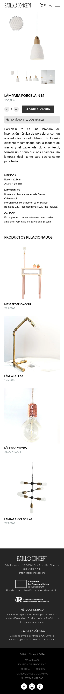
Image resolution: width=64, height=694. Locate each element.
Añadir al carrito (38, 109)
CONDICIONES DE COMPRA (32, 674)
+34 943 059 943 (32, 569)
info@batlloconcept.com (32, 573)
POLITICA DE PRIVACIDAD (32, 664)
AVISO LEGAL (32, 660)
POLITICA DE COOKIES (32, 669)
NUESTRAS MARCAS (32, 678)
